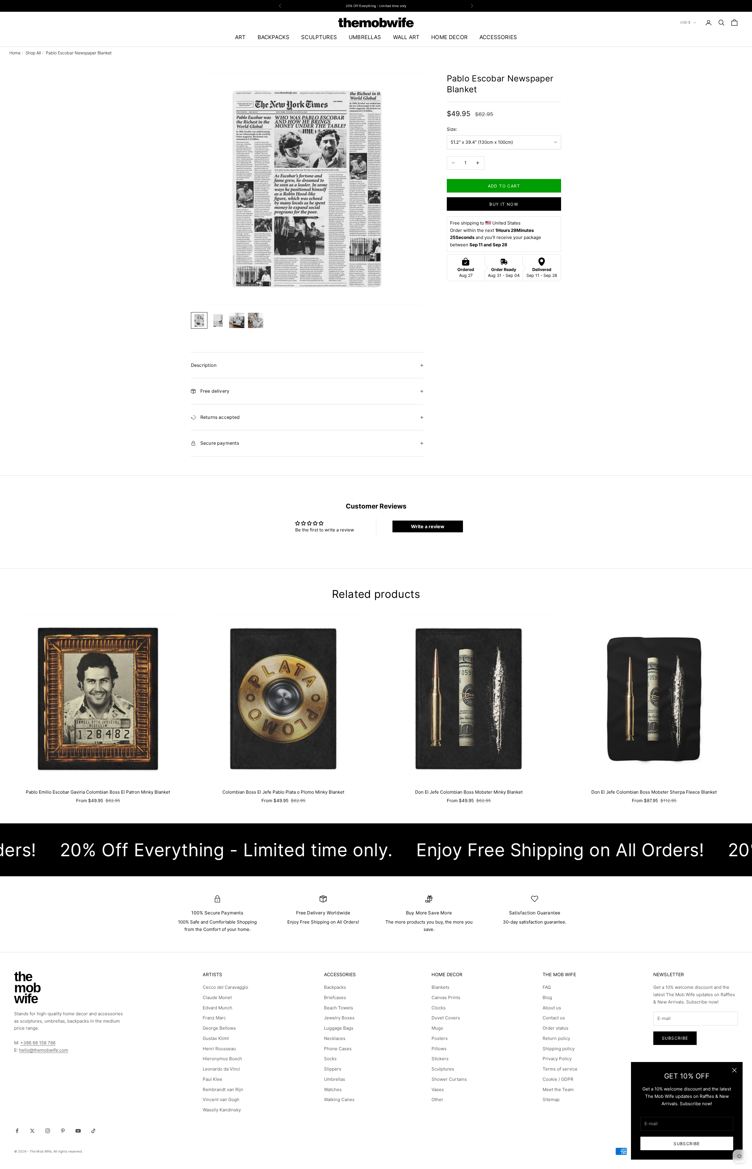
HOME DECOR (449, 37)
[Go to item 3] (237, 320)
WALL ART (406, 37)
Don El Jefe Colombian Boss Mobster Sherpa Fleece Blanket (654, 792)
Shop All (33, 52)
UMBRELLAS (365, 37)
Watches (333, 1089)
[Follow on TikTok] (93, 1131)
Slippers (332, 1069)
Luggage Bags (338, 1028)
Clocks (439, 1008)
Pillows (439, 1048)
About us (552, 1008)
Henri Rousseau (219, 1048)
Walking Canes (339, 1099)
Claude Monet (217, 997)
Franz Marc (214, 1018)
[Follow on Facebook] (17, 1131)
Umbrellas (334, 1079)
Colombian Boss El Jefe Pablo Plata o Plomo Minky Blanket (283, 792)
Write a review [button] (427, 526)
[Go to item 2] (218, 320)
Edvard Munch (217, 1008)
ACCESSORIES (498, 37)
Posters (440, 1038)
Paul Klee (212, 1079)
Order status (555, 1028)
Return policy (556, 1038)
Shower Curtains (449, 1079)
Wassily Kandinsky (222, 1110)
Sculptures (443, 1069)
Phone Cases (338, 1048)
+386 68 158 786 (38, 1043)
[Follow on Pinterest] (63, 1131)
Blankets (440, 987)
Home (15, 52)
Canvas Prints (446, 997)
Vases (438, 1089)
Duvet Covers (446, 1018)
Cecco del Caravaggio (225, 987)
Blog (547, 997)
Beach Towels (338, 1008)
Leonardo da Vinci (221, 1069)
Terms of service (560, 1069)
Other (437, 1099)
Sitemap (551, 1099)
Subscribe (687, 1143)
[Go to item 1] (199, 320)
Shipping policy (559, 1048)
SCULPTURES (319, 37)
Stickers (440, 1058)
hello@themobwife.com (43, 1050)
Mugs (437, 1028)
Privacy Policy (557, 1058)
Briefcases (335, 997)
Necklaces (334, 1038)
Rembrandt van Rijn (223, 1089)
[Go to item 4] (255, 320)
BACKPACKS (274, 37)
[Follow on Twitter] (32, 1131)
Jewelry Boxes (339, 1018)
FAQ (547, 987)
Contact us (554, 1018)
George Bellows (219, 1028)
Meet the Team (558, 1089)
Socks (330, 1058)
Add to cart (504, 185)
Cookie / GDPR (558, 1079)
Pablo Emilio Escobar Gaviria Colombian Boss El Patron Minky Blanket (98, 792)
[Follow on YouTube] (78, 1131)
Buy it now (503, 203)
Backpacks (335, 987)
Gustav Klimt (216, 1038)
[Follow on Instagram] (48, 1131)
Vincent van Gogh (221, 1099)
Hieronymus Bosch (222, 1058)
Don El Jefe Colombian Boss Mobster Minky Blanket (469, 792)
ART (240, 37)
